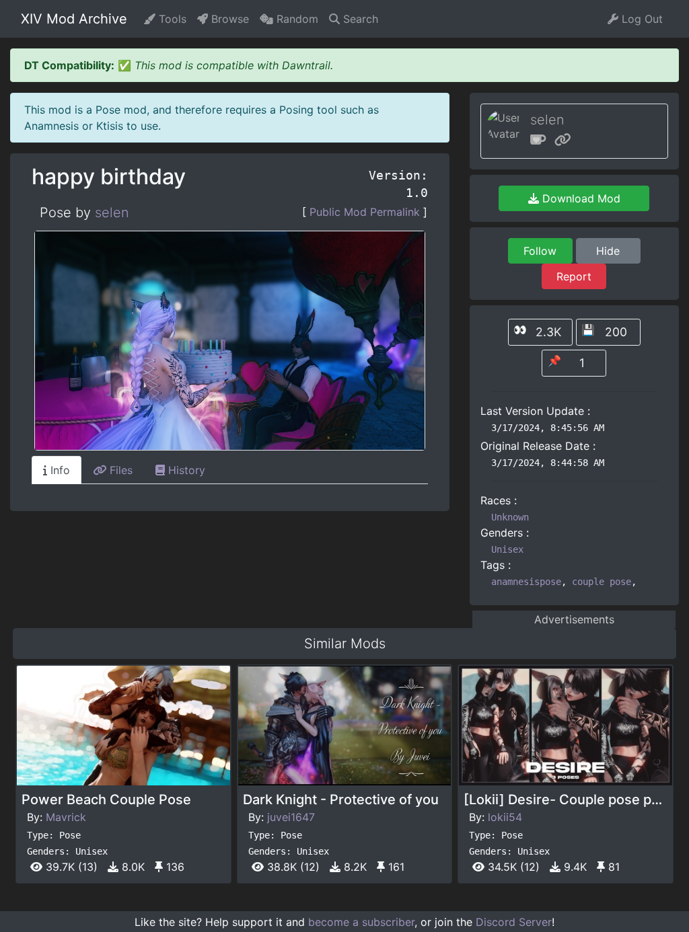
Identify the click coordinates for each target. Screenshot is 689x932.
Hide (608, 251)
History (185, 470)
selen (112, 212)
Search (359, 19)
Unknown (510, 517)
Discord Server (514, 922)
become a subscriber (361, 922)
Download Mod (579, 198)
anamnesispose (526, 581)
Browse (228, 19)
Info (58, 470)
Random (295, 19)
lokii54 (505, 817)
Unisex (507, 549)
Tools (170, 19)
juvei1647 (291, 817)
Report (573, 276)
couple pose (601, 581)
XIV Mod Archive (74, 19)
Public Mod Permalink (365, 212)
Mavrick (66, 817)
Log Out (640, 19)
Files (119, 470)
